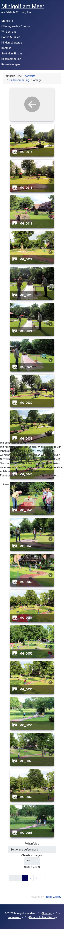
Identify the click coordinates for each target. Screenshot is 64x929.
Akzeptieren (10, 484)
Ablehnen (29, 484)
